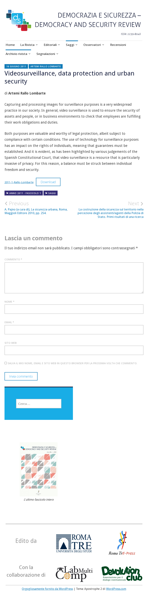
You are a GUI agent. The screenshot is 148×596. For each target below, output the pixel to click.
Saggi (70, 45)
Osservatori (92, 45)
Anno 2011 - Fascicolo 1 (25, 193)
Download (48, 182)
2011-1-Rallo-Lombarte (19, 182)
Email (9, 322)
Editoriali (50, 45)
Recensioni (118, 45)
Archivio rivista (16, 54)
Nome (9, 301)
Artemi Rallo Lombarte (46, 66)
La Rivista (27, 45)
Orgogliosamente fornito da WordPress (47, 589)
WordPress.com (116, 589)
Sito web (11, 343)
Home (10, 45)
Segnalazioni (45, 54)
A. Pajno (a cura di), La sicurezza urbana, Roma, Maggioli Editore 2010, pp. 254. (36, 207)
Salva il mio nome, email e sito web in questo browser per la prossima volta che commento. (72, 363)
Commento (13, 259)
